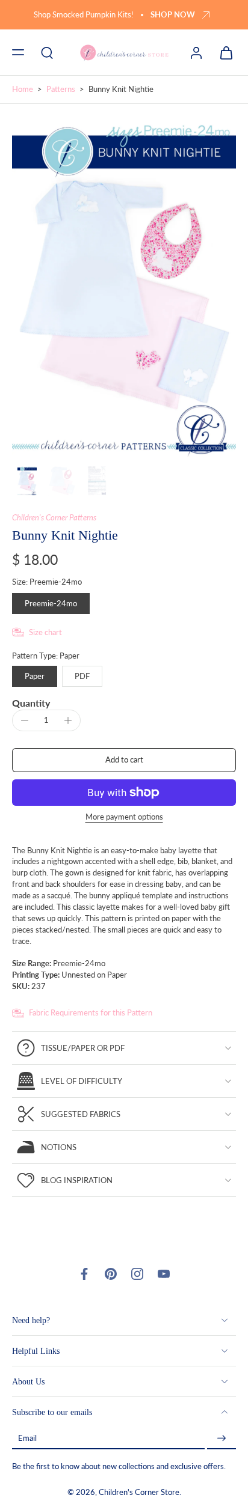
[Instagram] (137, 1274)
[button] (18, 52)
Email (27, 1438)
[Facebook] (84, 1274)
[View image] (27, 481)
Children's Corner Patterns (54, 517)
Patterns (60, 89)
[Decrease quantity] (25, 720)
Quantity (31, 702)
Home (22, 89)
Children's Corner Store (139, 1492)
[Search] (47, 52)
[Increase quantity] (68, 720)
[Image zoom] (124, 287)
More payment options (124, 817)
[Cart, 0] (222, 52)
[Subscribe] (221, 1439)
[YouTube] (163, 1274)
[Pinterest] (111, 1274)
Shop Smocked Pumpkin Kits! (84, 14)
